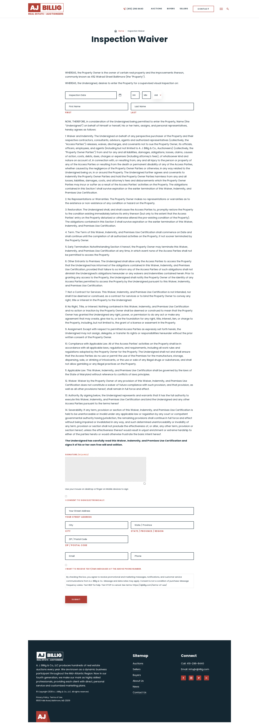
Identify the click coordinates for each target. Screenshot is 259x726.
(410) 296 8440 (135, 8)
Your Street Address (78, 517)
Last (134, 112)
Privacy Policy (42, 697)
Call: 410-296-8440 (192, 663)
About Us (138, 681)
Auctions (138, 663)
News (136, 686)
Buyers (137, 675)
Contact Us (139, 692)
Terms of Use (56, 697)
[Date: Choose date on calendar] (120, 95)
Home (121, 31)
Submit (76, 599)
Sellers (137, 669)
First (68, 112)
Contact (203, 9)
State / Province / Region (147, 531)
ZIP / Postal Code (76, 545)
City (68, 531)
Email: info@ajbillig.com (195, 669)
